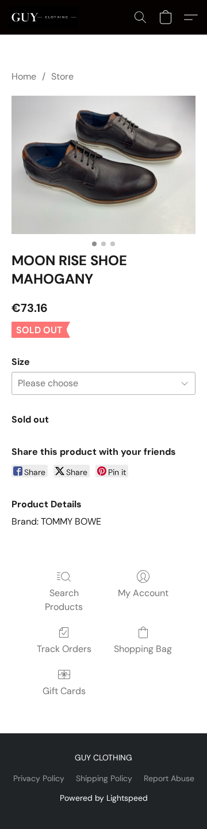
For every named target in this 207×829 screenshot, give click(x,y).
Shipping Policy (104, 778)
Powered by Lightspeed (104, 798)
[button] (45, 17)
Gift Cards (64, 691)
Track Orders (64, 649)
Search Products (64, 600)
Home (24, 76)
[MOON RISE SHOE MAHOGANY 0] (103, 165)
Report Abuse (169, 778)
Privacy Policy (38, 778)
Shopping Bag (143, 649)
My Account (143, 593)
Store (62, 76)
